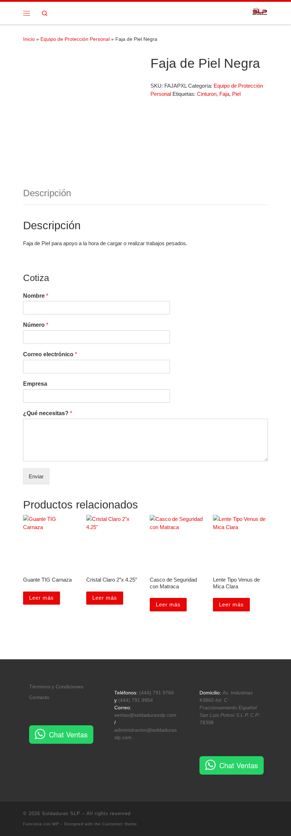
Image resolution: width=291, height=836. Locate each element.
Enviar (36, 476)
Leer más (41, 598)
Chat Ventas (68, 734)
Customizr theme (119, 824)
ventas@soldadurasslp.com (145, 715)
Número (35, 325)
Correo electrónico (50, 354)
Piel (236, 94)
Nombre (35, 296)
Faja (224, 94)
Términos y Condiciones (56, 686)
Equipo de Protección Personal (75, 39)
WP (55, 824)
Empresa (35, 384)
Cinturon (206, 94)
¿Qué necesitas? (47, 413)
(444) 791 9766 (156, 692)
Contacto (39, 697)
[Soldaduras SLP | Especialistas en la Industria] (260, 12)
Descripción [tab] (47, 193)
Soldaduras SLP (61, 813)
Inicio (29, 39)
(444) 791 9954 (135, 700)
